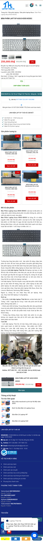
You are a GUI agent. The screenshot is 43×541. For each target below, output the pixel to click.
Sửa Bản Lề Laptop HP (20, 414)
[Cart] (32, 5)
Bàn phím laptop (13, 12)
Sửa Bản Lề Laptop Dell (20, 421)
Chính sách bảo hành (33, 107)
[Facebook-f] (3, 531)
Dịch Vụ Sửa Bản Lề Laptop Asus (23, 408)
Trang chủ (4, 12)
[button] (21, 94)
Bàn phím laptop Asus (27, 12)
